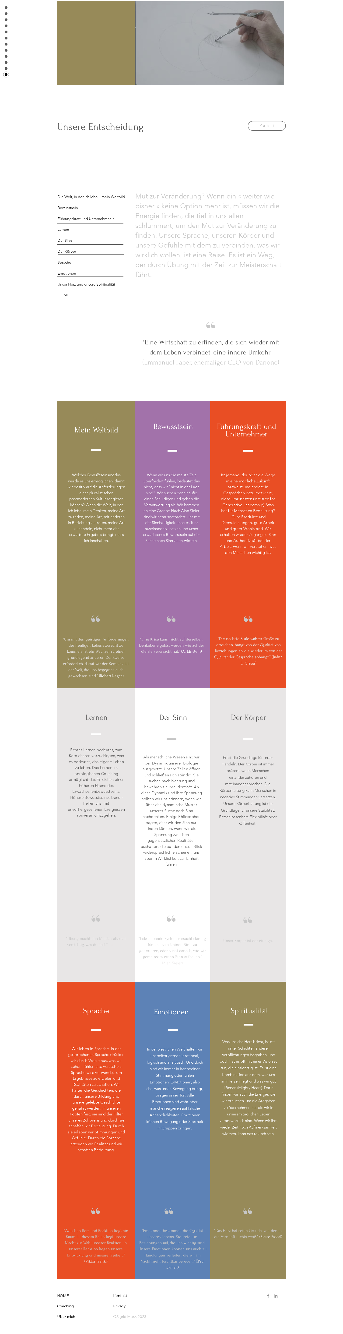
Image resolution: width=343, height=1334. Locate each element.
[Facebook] (268, 1296)
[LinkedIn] (275, 1296)
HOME (63, 1295)
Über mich (66, 1316)
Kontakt (120, 1295)
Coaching (65, 1306)
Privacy (119, 1306)
